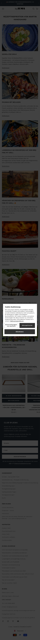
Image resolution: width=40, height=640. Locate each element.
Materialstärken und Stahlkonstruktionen (14, 553)
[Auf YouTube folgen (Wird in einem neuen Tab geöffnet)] (18, 621)
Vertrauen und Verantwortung (11, 565)
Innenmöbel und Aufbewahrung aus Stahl (14, 577)
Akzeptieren (27, 325)
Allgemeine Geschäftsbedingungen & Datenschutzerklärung (20, 483)
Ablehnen (20, 331)
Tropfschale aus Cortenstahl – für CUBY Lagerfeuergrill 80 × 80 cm (13, 407)
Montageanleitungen (8, 495)
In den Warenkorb (14, 395)
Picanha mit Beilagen (11, 102)
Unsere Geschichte (7, 507)
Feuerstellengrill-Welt (8, 531)
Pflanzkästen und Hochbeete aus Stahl (14, 571)
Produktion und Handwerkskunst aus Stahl (15, 556)
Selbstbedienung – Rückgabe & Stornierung (15, 480)
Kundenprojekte (7, 540)
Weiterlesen (5, 68)
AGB (10, 463)
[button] (20, 631)
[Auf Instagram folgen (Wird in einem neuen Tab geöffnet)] (8, 621)
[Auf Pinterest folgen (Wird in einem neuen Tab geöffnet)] (13, 621)
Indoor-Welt (5, 534)
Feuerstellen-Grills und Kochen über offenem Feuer (18, 574)
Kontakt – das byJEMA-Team (10, 477)
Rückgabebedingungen (9, 489)
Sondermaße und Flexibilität (10, 562)
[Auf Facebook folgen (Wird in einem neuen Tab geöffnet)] (3, 621)
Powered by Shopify (26, 626)
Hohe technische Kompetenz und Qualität (15, 550)
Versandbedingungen (8, 486)
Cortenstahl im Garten (8, 568)
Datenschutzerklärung (16, 321)
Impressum (5, 513)
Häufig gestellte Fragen (9, 492)
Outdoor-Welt (6, 528)
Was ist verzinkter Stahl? (9, 583)
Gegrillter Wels (9, 54)
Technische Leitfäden (8, 537)
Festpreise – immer (8, 510)
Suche (4, 498)
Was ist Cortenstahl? (8, 580)
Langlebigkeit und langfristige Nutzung (13, 559)
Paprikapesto (8, 299)
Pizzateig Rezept (9, 251)
